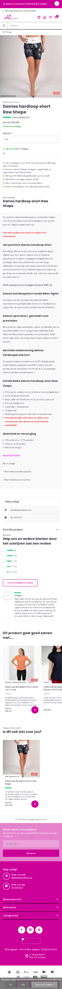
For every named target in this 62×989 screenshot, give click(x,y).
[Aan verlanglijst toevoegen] (4, 153)
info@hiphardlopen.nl (20, 510)
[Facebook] (21, 930)
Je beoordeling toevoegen (20, 582)
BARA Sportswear (11, 102)
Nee (23, 984)
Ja (11, 984)
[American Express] (18, 977)
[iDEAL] (9, 972)
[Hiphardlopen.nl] (11, 17)
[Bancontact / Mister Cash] (18, 972)
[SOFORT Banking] (26, 977)
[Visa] (35, 972)
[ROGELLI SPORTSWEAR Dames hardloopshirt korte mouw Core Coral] (21, 664)
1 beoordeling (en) (21, 117)
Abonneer (31, 853)
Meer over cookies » (44, 984)
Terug (9, 32)
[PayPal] (26, 972)
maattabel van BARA (27, 365)
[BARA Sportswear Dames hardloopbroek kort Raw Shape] (21, 758)
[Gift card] (35, 977)
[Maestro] (44, 972)
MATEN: (8, 133)
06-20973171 (16, 517)
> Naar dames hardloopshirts (17, 471)
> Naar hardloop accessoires (17, 479)
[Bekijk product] (34, 709)
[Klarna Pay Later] (44, 977)
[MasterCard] (52, 972)
